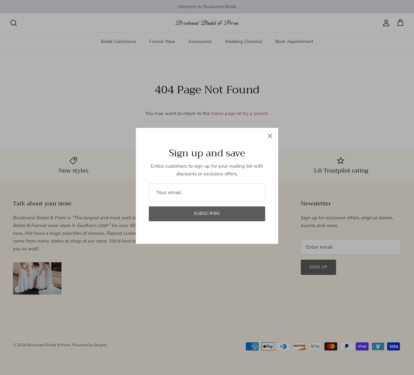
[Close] (270, 136)
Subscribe (207, 213)
